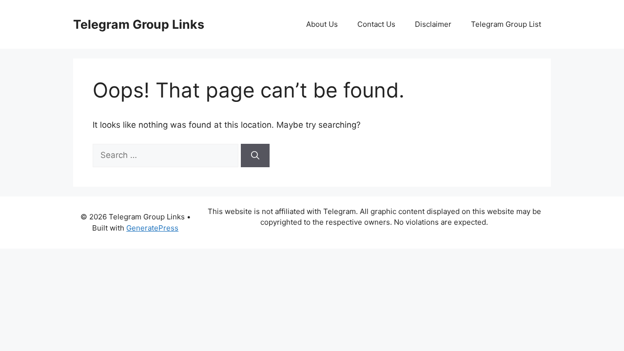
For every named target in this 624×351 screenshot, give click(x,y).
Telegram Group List (506, 24)
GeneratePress (152, 228)
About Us (322, 24)
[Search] (255, 155)
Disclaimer (433, 24)
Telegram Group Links (138, 24)
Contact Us (376, 24)
